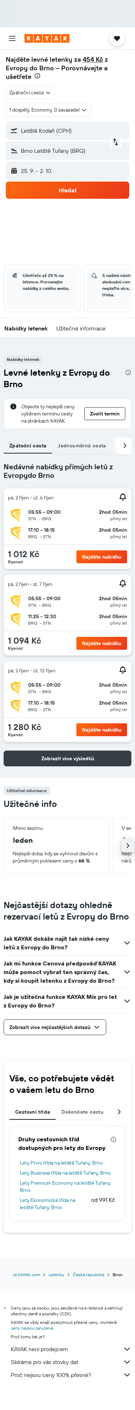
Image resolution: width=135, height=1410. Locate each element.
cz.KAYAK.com (26, 1274)
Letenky (56, 1274)
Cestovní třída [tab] (32, 1112)
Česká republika (88, 1274)
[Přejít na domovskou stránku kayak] (46, 38)
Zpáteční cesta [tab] (27, 445)
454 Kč (93, 59)
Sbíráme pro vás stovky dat (44, 1362)
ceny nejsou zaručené (32, 1328)
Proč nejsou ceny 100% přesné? (51, 1374)
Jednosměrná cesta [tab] (82, 445)
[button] (12, 38)
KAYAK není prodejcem (39, 1349)
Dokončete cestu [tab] (82, 1112)
